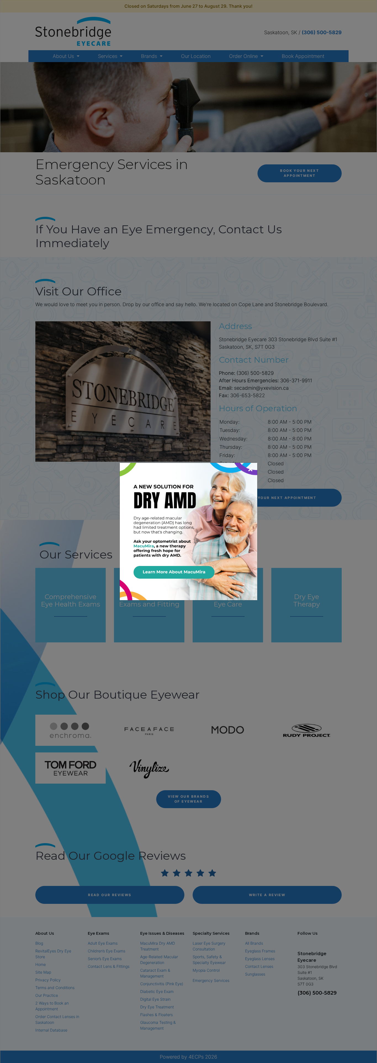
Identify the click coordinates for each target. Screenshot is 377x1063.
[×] (188, 531)
